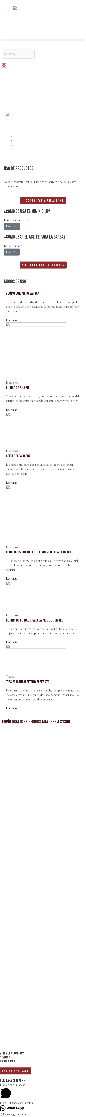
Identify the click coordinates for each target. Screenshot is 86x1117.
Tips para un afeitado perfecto (28, 681)
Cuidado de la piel (18, 387)
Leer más (12, 252)
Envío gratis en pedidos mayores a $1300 (36, 722)
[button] (43, 40)
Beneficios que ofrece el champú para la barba (38, 552)
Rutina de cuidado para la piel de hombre (34, 620)
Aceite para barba (18, 456)
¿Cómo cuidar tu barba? (22, 293)
